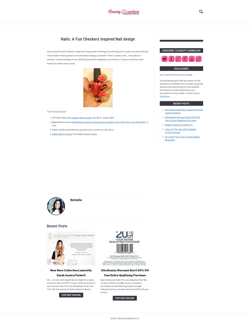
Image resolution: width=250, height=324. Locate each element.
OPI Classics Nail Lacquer (79, 118)
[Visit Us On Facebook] (171, 61)
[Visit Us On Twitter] (164, 61)
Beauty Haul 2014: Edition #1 (179, 125)
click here (165, 96)
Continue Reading (71, 295)
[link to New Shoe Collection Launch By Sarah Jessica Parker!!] (71, 248)
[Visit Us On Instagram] (198, 61)
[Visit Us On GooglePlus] (178, 61)
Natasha (76, 200)
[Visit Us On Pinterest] (185, 61)
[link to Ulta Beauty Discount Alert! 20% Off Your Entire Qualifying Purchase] (125, 248)
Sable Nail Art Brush (62, 134)
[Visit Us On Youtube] (191, 61)
